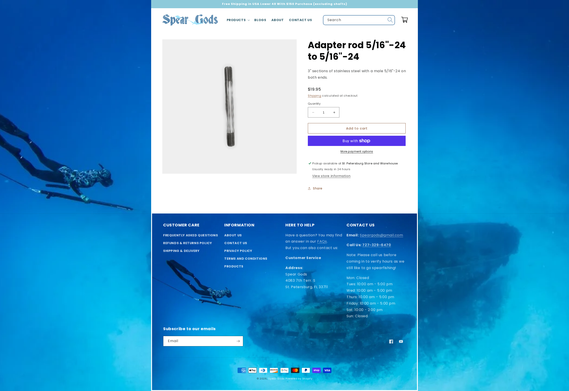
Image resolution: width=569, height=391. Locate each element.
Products (233, 266)
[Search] (390, 20)
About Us (233, 235)
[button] (238, 20)
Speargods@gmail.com (381, 235)
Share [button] (318, 188)
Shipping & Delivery (181, 251)
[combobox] (359, 20)
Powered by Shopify (299, 378)
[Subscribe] (238, 341)
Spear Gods (276, 378)
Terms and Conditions (245, 258)
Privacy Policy (238, 251)
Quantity (314, 104)
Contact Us (235, 243)
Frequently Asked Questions (190, 235)
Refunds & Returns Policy (187, 243)
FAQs (322, 241)
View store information (331, 176)
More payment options (357, 151)
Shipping (314, 96)
